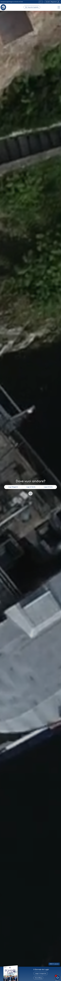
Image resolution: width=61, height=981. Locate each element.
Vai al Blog (38, 978)
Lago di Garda (30, 487)
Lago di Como (48, 487)
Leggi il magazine (40, 973)
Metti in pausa (54, 964)
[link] (30, 493)
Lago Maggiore (13, 487)
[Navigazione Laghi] (3, 7)
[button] (40, 2)
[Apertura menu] (59, 7)
